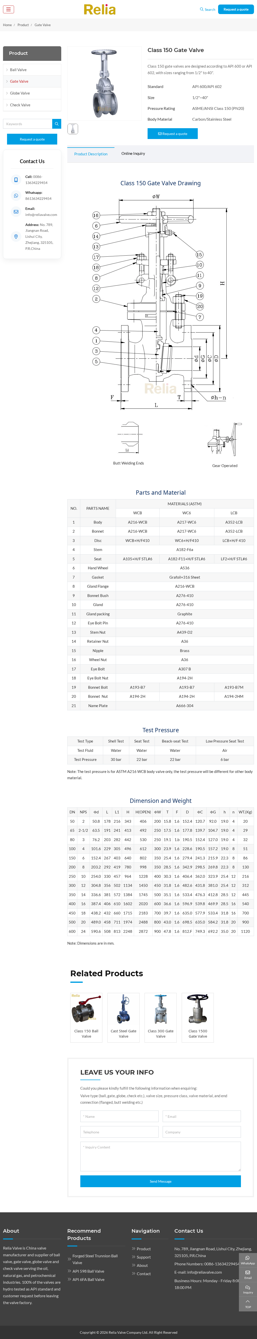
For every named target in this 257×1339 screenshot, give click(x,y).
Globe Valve (20, 93)
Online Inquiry (133, 153)
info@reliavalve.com (41, 214)
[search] (56, 124)
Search (210, 9)
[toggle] (8, 9)
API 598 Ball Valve (88, 1271)
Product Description (90, 154)
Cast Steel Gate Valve (123, 1033)
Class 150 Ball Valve (86, 1033)
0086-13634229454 (222, 1263)
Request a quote (236, 9)
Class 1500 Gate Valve (197, 1033)
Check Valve (20, 105)
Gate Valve (19, 81)
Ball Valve (18, 69)
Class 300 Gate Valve (160, 1033)
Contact (144, 1273)
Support (144, 1257)
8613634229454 (38, 198)
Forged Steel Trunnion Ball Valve (95, 1259)
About (142, 1265)
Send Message (160, 1181)
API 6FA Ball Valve (88, 1279)
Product (144, 1248)
